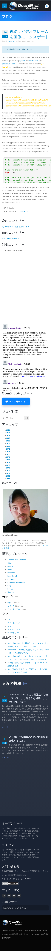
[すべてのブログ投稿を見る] (25, 683)
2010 (8, 473)
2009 (8, 476)
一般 (9, 602)
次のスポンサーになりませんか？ (15, 908)
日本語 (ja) (6, 938)
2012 (8, 468)
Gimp (9, 569)
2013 (8, 465)
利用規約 (45, 934)
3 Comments (22, 211)
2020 (8, 446)
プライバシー (36, 934)
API (8, 619)
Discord (28, 879)
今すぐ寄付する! (17, 401)
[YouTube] (19, 896)
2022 (8, 441)
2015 (8, 459)
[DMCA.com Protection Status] (10, 883)
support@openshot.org (17, 875)
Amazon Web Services (16, 559)
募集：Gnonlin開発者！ (11, 238)
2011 (8, 470)
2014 (8, 462)
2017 (8, 454)
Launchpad (12, 576)
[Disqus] (25, 287)
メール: (12, 879)
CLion (9, 563)
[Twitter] (9, 896)
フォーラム (20, 879)
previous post (8, 64)
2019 (8, 449)
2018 (8, 451)
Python (22, 60)
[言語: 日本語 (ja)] (47, 6)
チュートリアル (13, 609)
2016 (8, 457)
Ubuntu (10, 592)
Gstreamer (33, 60)
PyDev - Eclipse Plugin (16, 582)
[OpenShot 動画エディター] (12, 922)
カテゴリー (10, 597)
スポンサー (9, 902)
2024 (8, 435)
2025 (8, 432)
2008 (8, 478)
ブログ (7, 16)
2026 (8, 430)
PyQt (9, 585)
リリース (11, 606)
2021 (8, 443)
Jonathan (11, 41)
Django (10, 566)
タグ (5, 614)
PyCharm (11, 579)
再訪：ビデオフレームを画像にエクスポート (29, 34)
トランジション (13, 629)
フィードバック (13, 623)
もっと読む (6, 727)
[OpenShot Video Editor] (23, 5)
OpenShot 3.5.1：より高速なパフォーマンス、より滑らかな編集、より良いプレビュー (28, 698)
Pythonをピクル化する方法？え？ (15, 226)
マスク (10, 626)
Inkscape (11, 572)
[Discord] (14, 896)
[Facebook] (4, 896)
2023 (8, 438)
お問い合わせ (11, 866)
